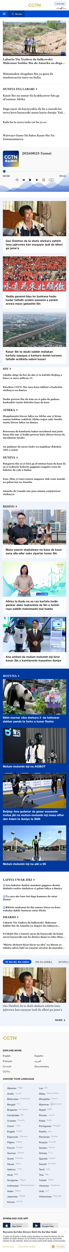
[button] (15, 54)
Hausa (14, 1163)
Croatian (16, 1120)
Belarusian (18, 1098)
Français (7, 1061)
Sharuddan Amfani (27, 1247)
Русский (7, 1066)
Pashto (45, 1131)
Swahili (47, 1163)
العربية (37, 1061)
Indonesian (20, 1185)
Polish (45, 1120)
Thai (44, 1174)
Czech (14, 1125)
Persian (47, 1115)
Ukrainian (49, 1185)
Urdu (44, 1191)
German (15, 1152)
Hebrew (14, 1169)
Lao (43, 1088)
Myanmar (50, 1104)
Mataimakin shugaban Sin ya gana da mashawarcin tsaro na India (28, 75)
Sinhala (46, 1152)
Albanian (15, 1088)
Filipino (14, 1142)
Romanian (48, 1136)
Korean (14, 1201)
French (15, 1147)
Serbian (47, 1147)
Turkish (46, 1180)
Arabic (14, 1093)
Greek (15, 1158)
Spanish (47, 1158)
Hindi (12, 1174)
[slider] (4, 171)
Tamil (44, 1169)
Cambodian (15, 1115)
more (59, 1020)
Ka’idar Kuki (8, 1247)
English (7, 1055)
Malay (49, 1093)
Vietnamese (50, 1196)
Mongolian (48, 1098)
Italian (14, 1191)
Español (38, 1055)
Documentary (41, 1066)
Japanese (16, 1196)
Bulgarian (17, 1109)
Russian (47, 1142)
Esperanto (17, 1136)
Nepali (45, 1109)
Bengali (13, 1104)
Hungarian (16, 1180)
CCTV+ (6, 1071)
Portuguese (50, 1125)
